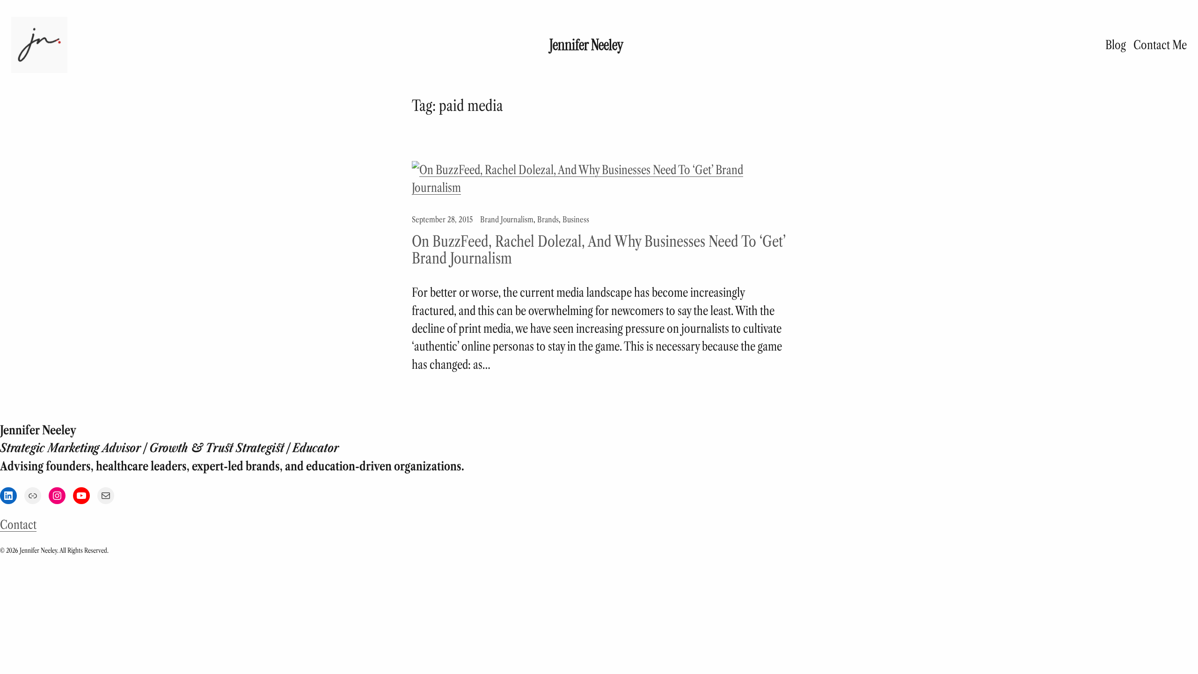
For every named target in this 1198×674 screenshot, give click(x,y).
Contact (18, 524)
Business (575, 219)
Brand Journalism (506, 219)
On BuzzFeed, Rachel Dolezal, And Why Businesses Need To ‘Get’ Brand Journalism (598, 250)
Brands (548, 219)
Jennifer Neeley (586, 45)
